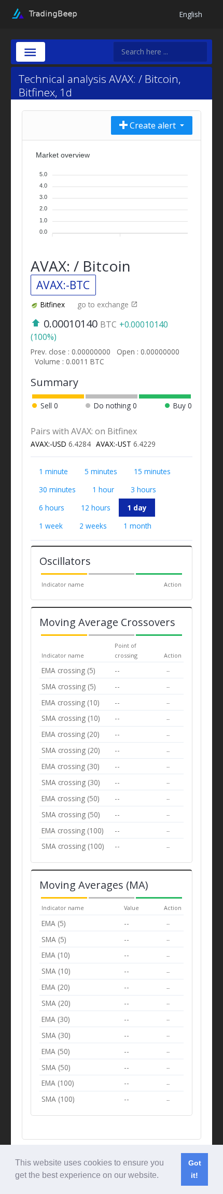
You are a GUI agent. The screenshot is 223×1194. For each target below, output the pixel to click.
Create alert (153, 125)
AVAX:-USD (48, 444)
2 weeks (93, 526)
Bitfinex (52, 304)
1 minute (53, 471)
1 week (51, 526)
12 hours (95, 508)
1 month (137, 526)
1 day (137, 508)
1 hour (103, 489)
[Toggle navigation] (30, 52)
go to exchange (104, 304)
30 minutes (57, 489)
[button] (162, 1176)
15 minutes (152, 471)
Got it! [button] (194, 1169)
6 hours (51, 508)
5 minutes (101, 471)
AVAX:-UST (113, 444)
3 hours (143, 489)
